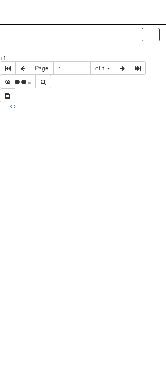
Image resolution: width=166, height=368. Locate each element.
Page (41, 68)
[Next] (15, 106)
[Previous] (12, 106)
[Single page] (7, 95)
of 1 (101, 68)
